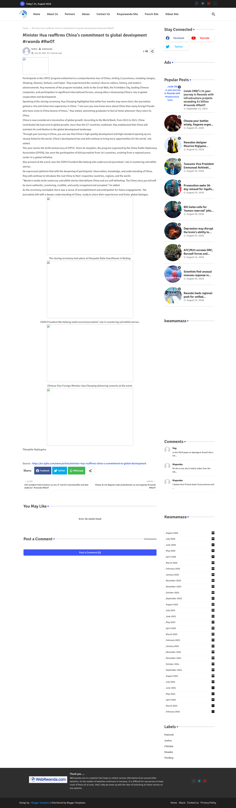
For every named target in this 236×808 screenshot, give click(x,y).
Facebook (44, 470)
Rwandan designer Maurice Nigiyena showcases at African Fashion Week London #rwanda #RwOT (197, 144)
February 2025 (190, 640)
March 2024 (190, 705)
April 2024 (190, 699)
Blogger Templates (40, 802)
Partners (70, 14)
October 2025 (190, 592)
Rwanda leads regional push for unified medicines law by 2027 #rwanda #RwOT (198, 295)
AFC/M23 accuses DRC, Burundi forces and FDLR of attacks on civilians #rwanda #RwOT (198, 251)
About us (52, 14)
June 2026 (190, 545)
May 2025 (190, 622)
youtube (204, 38)
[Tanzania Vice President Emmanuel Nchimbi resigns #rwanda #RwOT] (173, 166)
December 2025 (190, 580)
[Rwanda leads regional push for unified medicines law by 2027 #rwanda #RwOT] (173, 295)
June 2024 (190, 688)
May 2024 (190, 694)
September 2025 (190, 598)
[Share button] (90, 470)
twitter (178, 46)
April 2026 (190, 556)
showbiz (168, 752)
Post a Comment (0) (90, 552)
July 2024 (190, 682)
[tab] (37, 14)
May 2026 (190, 550)
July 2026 (190, 539)
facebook (178, 38)
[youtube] (209, 3)
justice (168, 740)
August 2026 (190, 533)
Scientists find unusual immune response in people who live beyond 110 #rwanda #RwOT (198, 273)
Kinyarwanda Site (127, 14)
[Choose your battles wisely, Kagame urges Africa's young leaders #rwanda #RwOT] (173, 123)
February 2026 (190, 568)
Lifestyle (168, 746)
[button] (213, 14)
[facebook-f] (197, 3)
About (182, 802)
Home (36, 14)
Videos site (171, 14)
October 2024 (190, 664)
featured (168, 734)
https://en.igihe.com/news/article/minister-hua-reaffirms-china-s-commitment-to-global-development (89, 463)
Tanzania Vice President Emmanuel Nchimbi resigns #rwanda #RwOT (199, 165)
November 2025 (190, 586)
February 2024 (190, 711)
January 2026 (190, 574)
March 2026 (190, 562)
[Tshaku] (215, 3)
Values (86, 14)
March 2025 (190, 634)
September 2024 (190, 670)
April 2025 (190, 628)
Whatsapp (78, 470)
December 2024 (190, 652)
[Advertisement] (189, 377)
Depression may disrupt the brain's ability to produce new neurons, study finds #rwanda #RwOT (198, 230)
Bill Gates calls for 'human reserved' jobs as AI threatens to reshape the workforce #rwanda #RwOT (198, 208)
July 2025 (190, 610)
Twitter (61, 470)
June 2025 (190, 616)
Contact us (103, 14)
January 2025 (190, 646)
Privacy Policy (208, 802)
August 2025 (190, 604)
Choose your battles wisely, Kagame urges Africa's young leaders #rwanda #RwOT (198, 122)
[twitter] (203, 3)
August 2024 (190, 676)
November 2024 (190, 658)
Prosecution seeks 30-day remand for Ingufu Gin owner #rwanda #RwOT (198, 187)
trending (168, 757)
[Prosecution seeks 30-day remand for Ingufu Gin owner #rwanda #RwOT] (173, 188)
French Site (151, 14)
